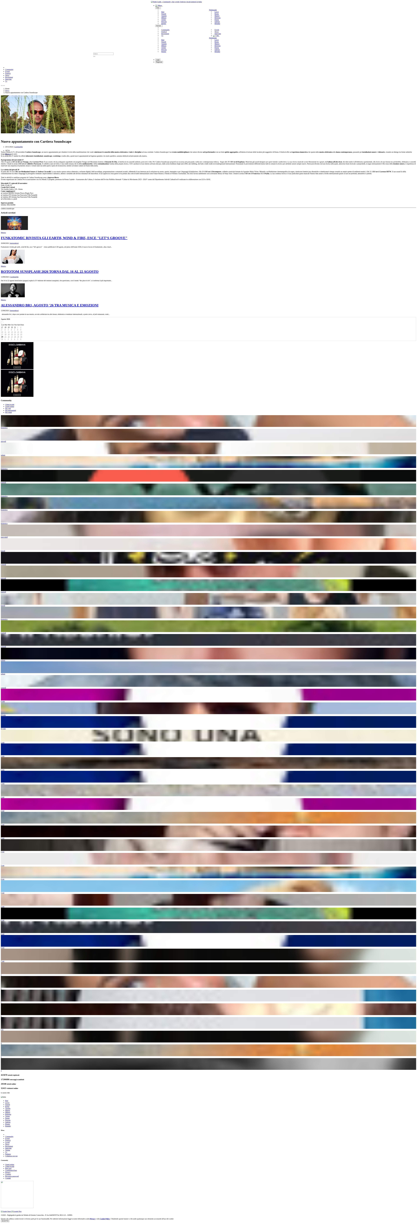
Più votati (8, 412)
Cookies (8, 1174)
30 (12, 327)
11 (5, 332)
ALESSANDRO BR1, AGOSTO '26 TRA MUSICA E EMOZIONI (49, 305)
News (7, 75)
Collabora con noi (11, 1156)
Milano (7, 1112)
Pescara (7, 1120)
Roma (7, 1106)
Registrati (159, 62)
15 (18, 332)
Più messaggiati (10, 410)
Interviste (218, 34)
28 (5, 327)
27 (2, 327)
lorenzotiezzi (14, 243)
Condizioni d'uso (11, 1170)
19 (9, 334)
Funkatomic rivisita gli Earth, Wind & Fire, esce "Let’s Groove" (64, 238)
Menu (159, 5)
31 (15, 327)
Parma (7, 1118)
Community (9, 69)
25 (5, 337)
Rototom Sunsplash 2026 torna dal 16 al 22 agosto (49, 271)
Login (158, 60)
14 (15, 332)
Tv (162, 36)
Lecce (7, 1103)
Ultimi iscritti (9, 404)
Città (158, 8)
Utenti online (9, 406)
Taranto (7, 1108)
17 (2, 334)
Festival (8, 73)
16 (21, 332)
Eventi (7, 71)
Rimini (163, 24)
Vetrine (7, 1150)
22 (18, 334)
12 (9, 332)
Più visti (8, 408)
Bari (6, 1101)
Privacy (7, 1172)
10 (2, 332)
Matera (7, 1110)
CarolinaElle (18, 147)
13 (12, 332)
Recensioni (165, 34)
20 (12, 334)
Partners (8, 1154)
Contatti (8, 1178)
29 (9, 327)
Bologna (8, 1114)
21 (15, 334)
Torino (7, 1116)
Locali (7, 1142)
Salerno (7, 1122)
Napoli (7, 1105)
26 (9, 337)
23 (21, 334)
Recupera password (12, 1176)
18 (5, 334)
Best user (8, 1168)
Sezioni (158, 26)
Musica (3, 233)
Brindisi (217, 24)
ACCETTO (5, 1221)
